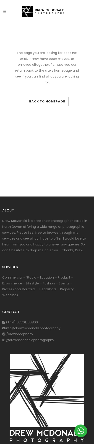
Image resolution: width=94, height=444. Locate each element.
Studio (31, 277)
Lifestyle (32, 283)
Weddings (10, 295)
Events (64, 283)
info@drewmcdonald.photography (32, 328)
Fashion (49, 283)
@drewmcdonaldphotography (29, 340)
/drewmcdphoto (19, 334)
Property (67, 289)
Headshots (47, 289)
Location (47, 277)
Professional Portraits (19, 289)
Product (64, 277)
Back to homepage (47, 101)
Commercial (12, 277)
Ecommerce (12, 283)
